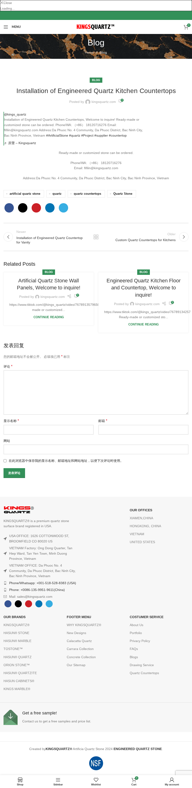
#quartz (74, 135)
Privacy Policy (140, 641)
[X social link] (88, 15)
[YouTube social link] (103, 15)
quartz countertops (87, 193)
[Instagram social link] (96, 15)
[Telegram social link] (63, 208)
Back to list (96, 237)
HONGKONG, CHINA (145, 526)
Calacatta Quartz (79, 641)
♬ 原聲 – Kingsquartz (20, 143)
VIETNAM (137, 534)
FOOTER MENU (79, 617)
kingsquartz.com (104, 102)
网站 (7, 441)
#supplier (101, 135)
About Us (136, 625)
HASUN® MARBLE (17, 641)
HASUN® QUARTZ (18, 657)
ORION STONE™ (17, 665)
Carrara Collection (80, 649)
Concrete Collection (81, 657)
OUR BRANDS (15, 617)
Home (89, 52)
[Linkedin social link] (50, 208)
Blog (103, 52)
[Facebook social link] (81, 15)
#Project (87, 135)
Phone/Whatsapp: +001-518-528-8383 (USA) (42, 583)
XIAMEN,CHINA (141, 518)
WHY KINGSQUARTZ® (84, 625)
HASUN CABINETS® (19, 681)
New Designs (76, 633)
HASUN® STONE (16, 633)
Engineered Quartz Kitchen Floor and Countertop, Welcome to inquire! (144, 288)
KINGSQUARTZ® (17, 625)
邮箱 (102, 421)
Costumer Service (146, 617)
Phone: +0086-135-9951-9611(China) (37, 590)
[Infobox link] (49, 717)
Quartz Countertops (144, 673)
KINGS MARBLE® (17, 689)
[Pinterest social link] (111, 15)
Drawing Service (142, 665)
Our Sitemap (76, 665)
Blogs (134, 657)
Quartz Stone (122, 193)
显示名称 (11, 421)
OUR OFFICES (141, 510)
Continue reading (48, 317)
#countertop (118, 135)
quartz (57, 193)
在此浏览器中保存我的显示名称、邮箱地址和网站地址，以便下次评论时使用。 (66, 461)
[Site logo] (96, 27)
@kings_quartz (15, 114)
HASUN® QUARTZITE (20, 673)
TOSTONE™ (13, 649)
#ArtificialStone (57, 135)
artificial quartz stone (25, 193)
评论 (8, 366)
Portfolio (136, 633)
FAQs (134, 649)
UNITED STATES (142, 542)
